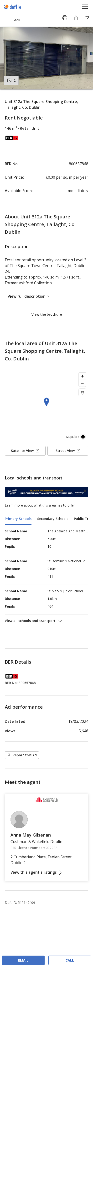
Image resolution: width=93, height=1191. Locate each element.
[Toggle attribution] (83, 437)
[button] (46, 58)
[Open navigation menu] (85, 6)
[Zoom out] (82, 383)
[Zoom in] (82, 376)
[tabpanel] (46, 576)
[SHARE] (75, 17)
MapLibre (72, 437)
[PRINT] (64, 17)
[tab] (18, 519)
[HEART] (86, 17)
